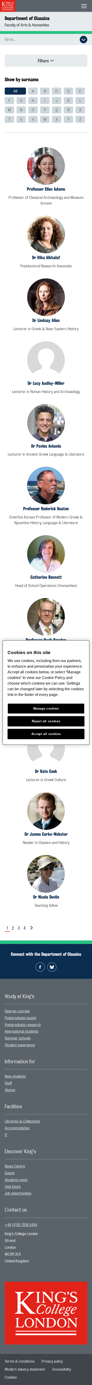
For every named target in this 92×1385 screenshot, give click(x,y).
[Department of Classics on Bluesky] (52, 967)
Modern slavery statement (25, 1369)
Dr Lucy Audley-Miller (46, 383)
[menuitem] (15, 91)
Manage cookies (46, 708)
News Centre (15, 1166)
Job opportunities (18, 1193)
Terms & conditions (19, 1361)
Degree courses (17, 1011)
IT (6, 1135)
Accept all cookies (46, 734)
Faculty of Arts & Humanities (27, 25)
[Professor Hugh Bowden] (46, 617)
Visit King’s (13, 1187)
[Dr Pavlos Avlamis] (46, 423)
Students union (16, 1180)
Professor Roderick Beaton (46, 509)
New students (15, 1076)
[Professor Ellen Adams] (46, 166)
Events (10, 1173)
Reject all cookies (46, 721)
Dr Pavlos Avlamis (46, 446)
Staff (8, 1083)
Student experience (20, 1045)
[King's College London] (46, 1309)
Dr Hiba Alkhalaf (46, 257)
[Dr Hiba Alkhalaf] (46, 234)
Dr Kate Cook (46, 771)
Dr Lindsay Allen (46, 320)
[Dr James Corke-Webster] (46, 811)
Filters (44, 61)
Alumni (10, 1090)
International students (21, 1031)
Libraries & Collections (22, 1121)
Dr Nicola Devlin (46, 897)
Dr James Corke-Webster (46, 834)
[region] (46, 692)
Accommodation (17, 1128)
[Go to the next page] (31, 928)
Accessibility (61, 1369)
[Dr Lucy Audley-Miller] (46, 360)
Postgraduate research (23, 1025)
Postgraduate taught (20, 1018)
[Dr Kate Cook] (46, 748)
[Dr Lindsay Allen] (46, 297)
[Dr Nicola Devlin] (46, 874)
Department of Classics (27, 18)
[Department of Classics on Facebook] (40, 967)
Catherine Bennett (46, 577)
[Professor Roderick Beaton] (46, 485)
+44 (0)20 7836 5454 (21, 1225)
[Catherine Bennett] (46, 554)
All (15, 91)
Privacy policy (52, 1361)
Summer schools (17, 1038)
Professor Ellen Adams (46, 189)
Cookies (11, 1377)
